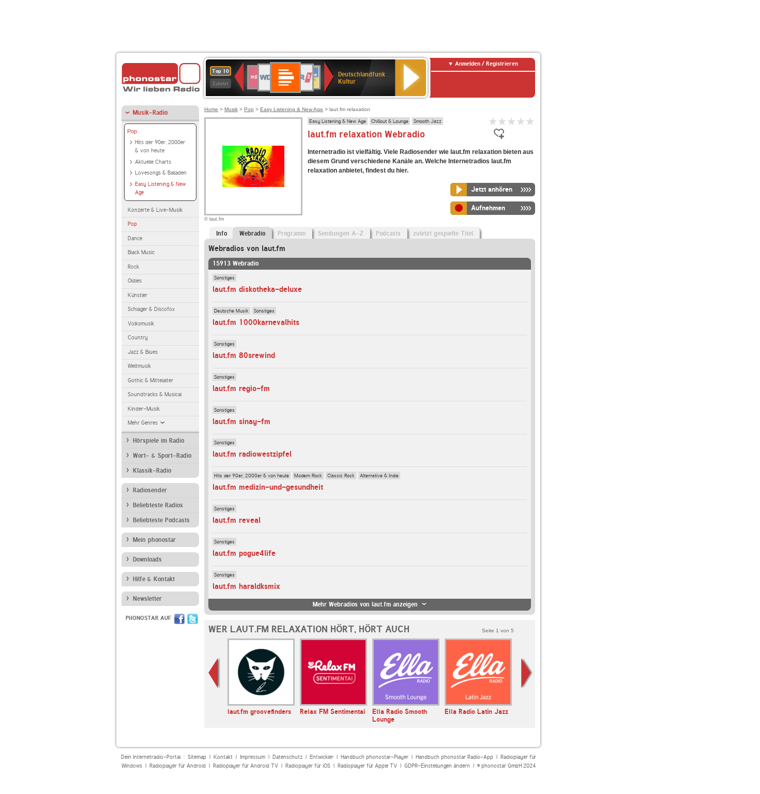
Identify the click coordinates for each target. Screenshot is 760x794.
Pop (132, 131)
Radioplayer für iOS (307, 765)
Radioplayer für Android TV (245, 765)
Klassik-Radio (152, 470)
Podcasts (388, 233)
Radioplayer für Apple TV (367, 765)
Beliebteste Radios (158, 505)
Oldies (135, 280)
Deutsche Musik (231, 310)
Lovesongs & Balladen (161, 172)
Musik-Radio (150, 112)
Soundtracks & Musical (154, 394)
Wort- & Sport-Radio (162, 455)
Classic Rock (341, 475)
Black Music (141, 252)
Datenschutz (287, 757)
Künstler (137, 295)
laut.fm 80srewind (243, 355)
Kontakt (223, 757)
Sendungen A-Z (340, 233)
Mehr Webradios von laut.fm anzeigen (365, 604)
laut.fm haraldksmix (246, 586)
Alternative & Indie (379, 475)
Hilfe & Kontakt (154, 579)
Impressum (252, 757)
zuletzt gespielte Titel (443, 233)
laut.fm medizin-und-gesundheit (267, 487)
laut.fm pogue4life (244, 553)
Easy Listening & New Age (160, 188)
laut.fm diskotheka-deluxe (257, 289)
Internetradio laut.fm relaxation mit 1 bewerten (493, 121)
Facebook (179, 619)
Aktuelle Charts (153, 162)
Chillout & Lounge (389, 121)
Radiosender (150, 490)
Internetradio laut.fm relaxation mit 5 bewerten (530, 121)
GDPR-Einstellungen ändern (437, 765)
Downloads (147, 559)
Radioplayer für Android (177, 765)
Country (138, 337)
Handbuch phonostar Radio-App (454, 757)
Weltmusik (139, 366)
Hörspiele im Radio (158, 440)
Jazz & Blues (143, 352)
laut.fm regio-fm (241, 388)
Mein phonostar (154, 539)
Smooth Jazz (428, 121)
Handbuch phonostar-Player (374, 757)
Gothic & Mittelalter (150, 380)
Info (221, 233)
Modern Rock (308, 475)
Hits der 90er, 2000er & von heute (160, 146)
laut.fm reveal (236, 520)
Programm (292, 233)
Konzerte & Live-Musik (155, 210)
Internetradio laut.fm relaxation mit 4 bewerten (521, 121)
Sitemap (197, 757)
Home (211, 109)
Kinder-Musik (144, 409)
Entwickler (321, 757)
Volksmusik (141, 323)
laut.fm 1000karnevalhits (255, 322)
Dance (135, 238)
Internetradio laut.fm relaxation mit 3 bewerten (511, 121)
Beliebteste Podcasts (161, 520)
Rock (133, 266)
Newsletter (147, 598)
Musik (231, 109)
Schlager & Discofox (151, 309)
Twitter (192, 619)
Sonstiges (224, 277)
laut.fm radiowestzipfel (252, 454)
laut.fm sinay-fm (241, 421)
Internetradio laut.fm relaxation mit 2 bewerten (502, 121)
